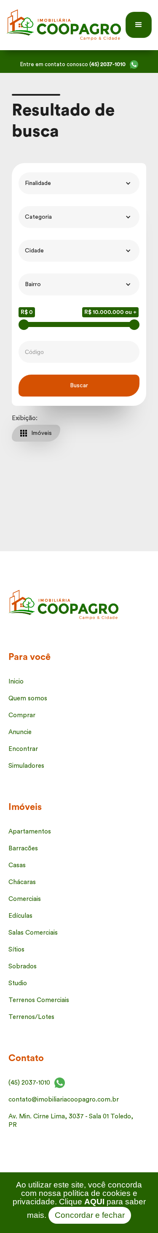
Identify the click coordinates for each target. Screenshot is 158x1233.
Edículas (20, 916)
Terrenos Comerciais (38, 1000)
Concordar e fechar (90, 1215)
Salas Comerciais (33, 933)
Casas (17, 865)
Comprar (21, 715)
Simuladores (26, 766)
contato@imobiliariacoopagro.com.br (63, 1099)
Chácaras (22, 882)
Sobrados (22, 966)
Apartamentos (29, 831)
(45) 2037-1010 (29, 1083)
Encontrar (23, 749)
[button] (139, 25)
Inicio (16, 681)
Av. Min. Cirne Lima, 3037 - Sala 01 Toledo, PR (70, 1120)
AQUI (94, 1201)
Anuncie (20, 732)
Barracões (23, 848)
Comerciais (24, 899)
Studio (17, 983)
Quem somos (27, 698)
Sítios (16, 949)
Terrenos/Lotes (31, 1017)
